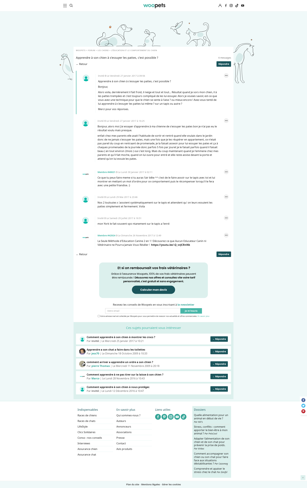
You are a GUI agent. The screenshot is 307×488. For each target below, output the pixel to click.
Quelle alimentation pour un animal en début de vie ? (211, 418)
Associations (124, 432)
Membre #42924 (86, 238)
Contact (121, 443)
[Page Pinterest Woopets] (164, 417)
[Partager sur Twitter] (303, 406)
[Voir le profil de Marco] (82, 376)
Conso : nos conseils (90, 438)
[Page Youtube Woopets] (242, 5)
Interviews (84, 443)
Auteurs (121, 421)
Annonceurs (123, 426)
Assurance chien (87, 449)
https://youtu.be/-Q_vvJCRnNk (170, 245)
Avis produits (124, 449)
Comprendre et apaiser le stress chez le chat (210, 470)
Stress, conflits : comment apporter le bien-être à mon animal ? (211, 430)
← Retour (81, 64)
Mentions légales (150, 484)
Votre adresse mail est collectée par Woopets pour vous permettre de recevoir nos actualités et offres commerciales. (154, 316)
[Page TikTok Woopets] (237, 5)
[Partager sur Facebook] (303, 400)
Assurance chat (87, 454)
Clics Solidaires (86, 432)
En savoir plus (203, 316)
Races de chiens (87, 415)
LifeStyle (83, 426)
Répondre (223, 63)
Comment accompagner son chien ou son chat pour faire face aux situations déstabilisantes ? (211, 458)
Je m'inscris (191, 310)
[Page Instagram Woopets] (231, 5)
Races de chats (86, 421)
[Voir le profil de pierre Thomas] (82, 364)
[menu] (65, 5)
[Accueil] (154, 5)
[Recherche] (71, 5)
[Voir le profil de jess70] (82, 351)
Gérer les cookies (171, 484)
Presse (120, 438)
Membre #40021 (86, 174)
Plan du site (132, 484)
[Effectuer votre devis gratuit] (153, 280)
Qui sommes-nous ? (128, 415)
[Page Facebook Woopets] (225, 5)
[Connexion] (220, 6)
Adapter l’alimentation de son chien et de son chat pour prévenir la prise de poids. (211, 443)
